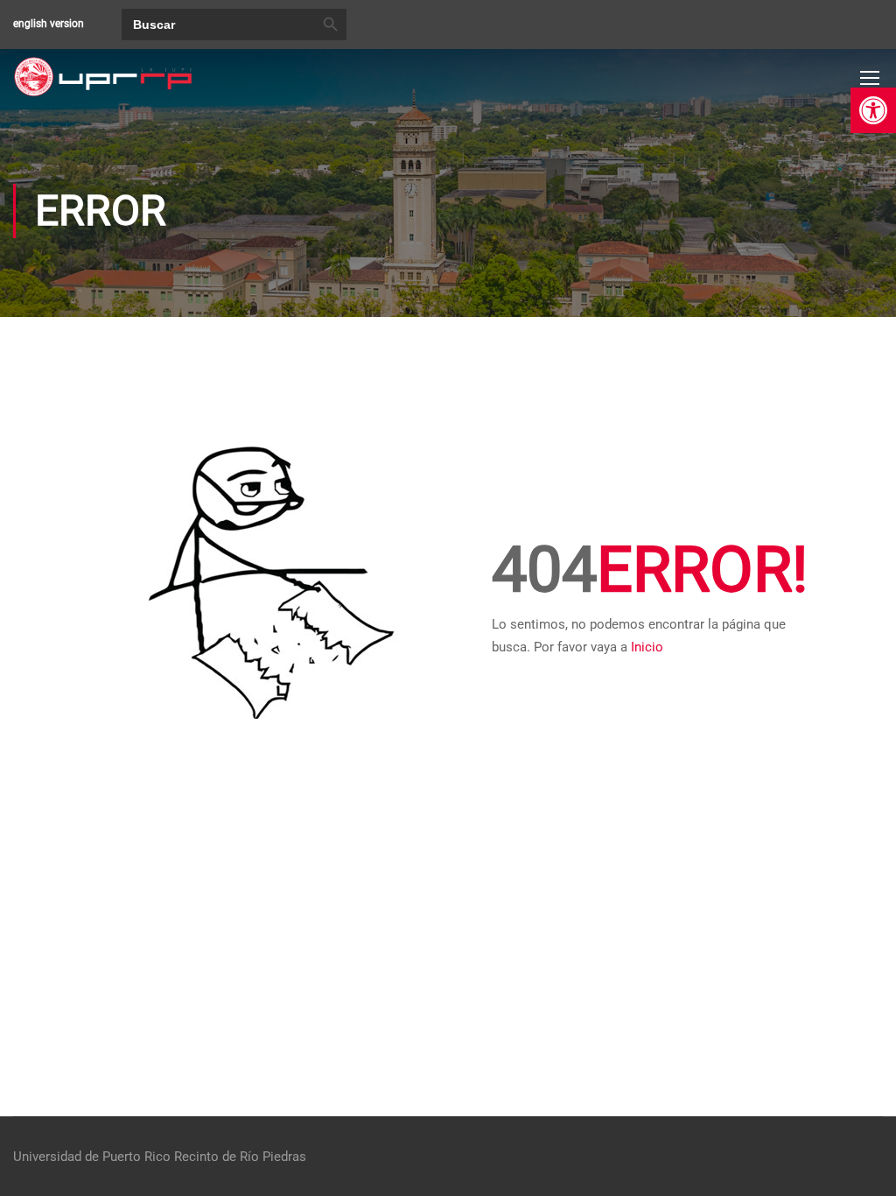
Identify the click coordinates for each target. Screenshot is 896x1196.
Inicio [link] (647, 647)
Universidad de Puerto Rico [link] (92, 1156)
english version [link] (48, 24)
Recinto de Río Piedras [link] (240, 1156)
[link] (873, 110)
